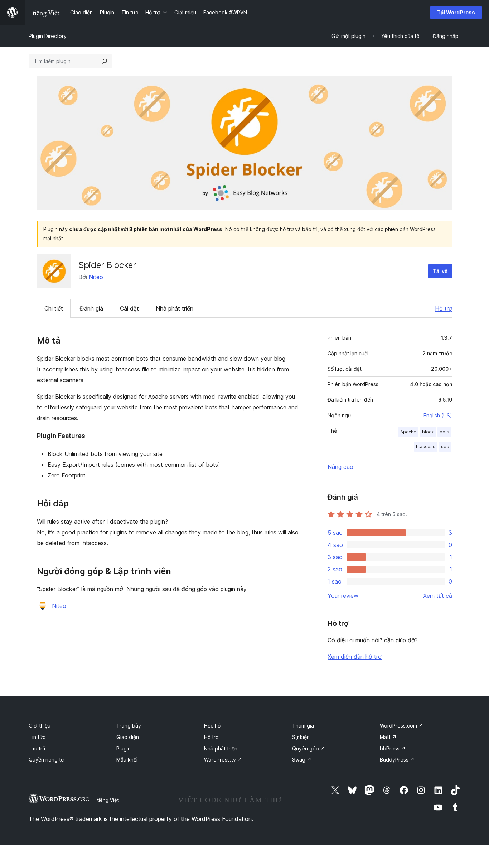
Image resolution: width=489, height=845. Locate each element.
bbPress (393, 748)
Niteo (96, 276)
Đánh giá (91, 308)
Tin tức (37, 737)
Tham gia (303, 725)
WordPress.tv (223, 760)
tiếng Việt (108, 800)
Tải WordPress (456, 12)
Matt (388, 737)
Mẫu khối (126, 760)
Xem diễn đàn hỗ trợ (355, 656)
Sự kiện (301, 737)
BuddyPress (397, 760)
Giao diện (127, 737)
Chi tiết (53, 308)
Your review (343, 595)
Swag (301, 760)
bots (444, 431)
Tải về (440, 271)
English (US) (437, 415)
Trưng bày (128, 725)
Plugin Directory (48, 36)
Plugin (123, 748)
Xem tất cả (437, 595)
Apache (408, 431)
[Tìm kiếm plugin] (104, 61)
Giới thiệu (39, 725)
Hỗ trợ (443, 308)
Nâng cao (340, 466)
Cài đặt (129, 308)
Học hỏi (213, 725)
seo (445, 446)
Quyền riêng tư (46, 760)
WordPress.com (401, 725)
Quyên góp (308, 748)
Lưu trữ (37, 748)
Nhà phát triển (174, 308)
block (428, 431)
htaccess (425, 446)
